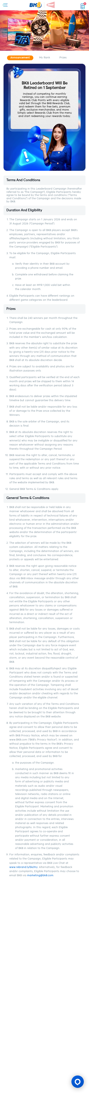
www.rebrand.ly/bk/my (23, 867)
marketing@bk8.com (40, 875)
